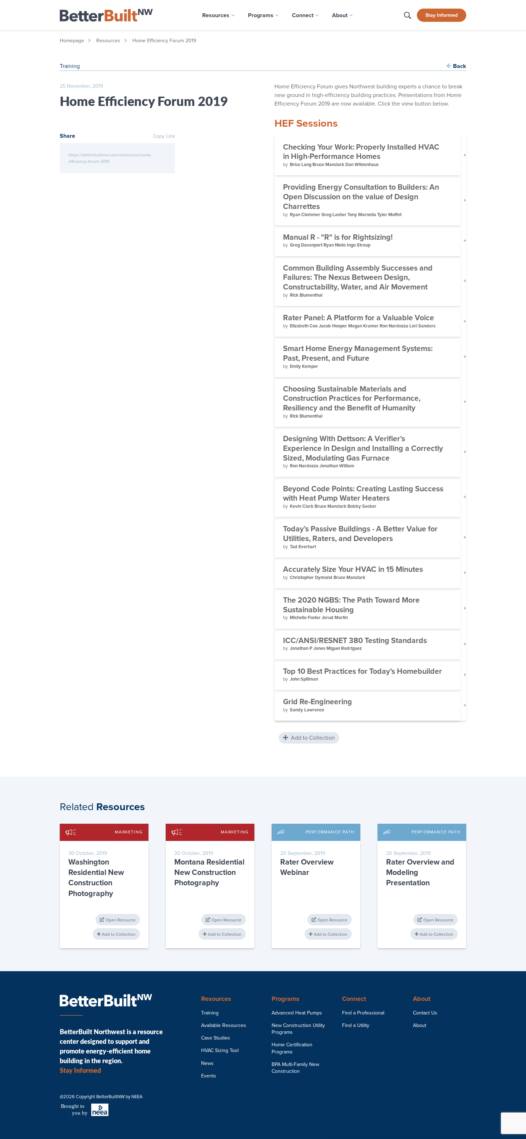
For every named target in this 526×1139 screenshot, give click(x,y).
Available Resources (223, 1025)
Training (210, 1013)
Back (459, 66)
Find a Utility (355, 1025)
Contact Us (425, 1013)
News (207, 1063)
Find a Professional (363, 1013)
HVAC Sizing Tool (220, 1050)
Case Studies (215, 1038)
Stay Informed (441, 15)
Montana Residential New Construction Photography (209, 872)
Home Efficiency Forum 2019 (164, 41)
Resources (108, 41)
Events (208, 1076)
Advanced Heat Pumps (297, 1013)
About (419, 1025)
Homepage (72, 41)
